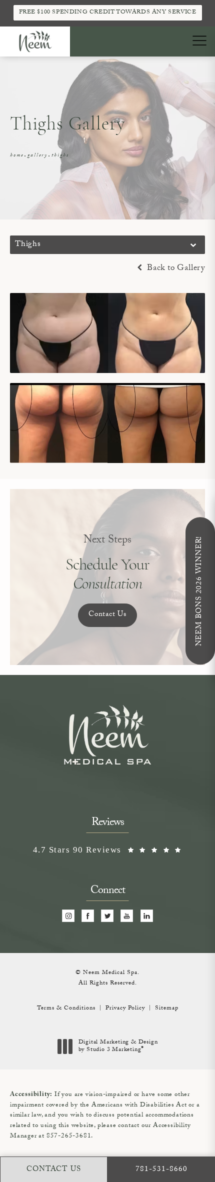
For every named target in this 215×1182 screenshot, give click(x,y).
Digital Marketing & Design (118, 1046)
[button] (199, 41)
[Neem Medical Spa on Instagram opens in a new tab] (68, 916)
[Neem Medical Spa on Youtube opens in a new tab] (127, 916)
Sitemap (166, 1009)
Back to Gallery (174, 268)
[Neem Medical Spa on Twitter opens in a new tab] (108, 916)
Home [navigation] (17, 156)
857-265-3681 (69, 1136)
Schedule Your (108, 563)
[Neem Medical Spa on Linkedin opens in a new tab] (146, 916)
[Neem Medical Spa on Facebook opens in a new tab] (88, 916)
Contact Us (107, 615)
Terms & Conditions (66, 1009)
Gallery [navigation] (38, 156)
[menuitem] (68, 916)
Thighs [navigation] (60, 156)
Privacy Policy (125, 1009)
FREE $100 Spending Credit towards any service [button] (107, 13)
